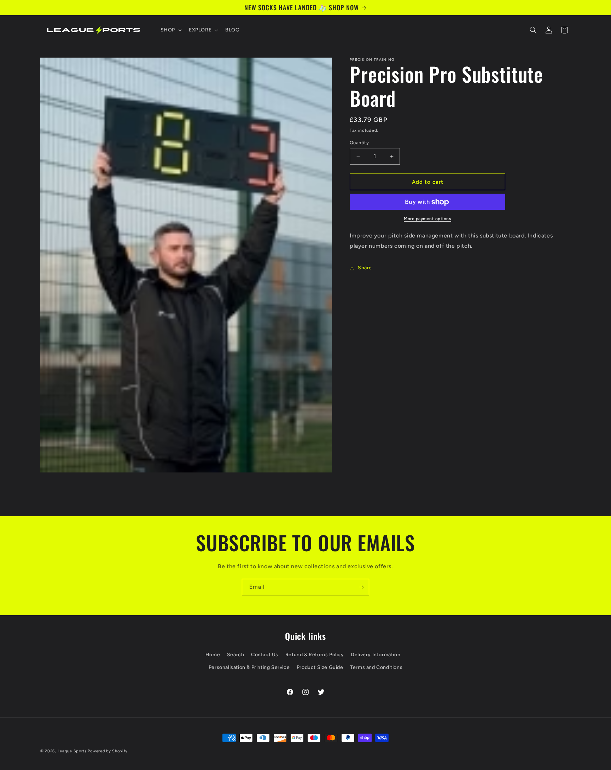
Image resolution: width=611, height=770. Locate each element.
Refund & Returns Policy (314, 655)
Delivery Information (375, 655)
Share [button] (365, 268)
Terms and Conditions (376, 667)
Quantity (359, 142)
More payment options (427, 219)
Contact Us (264, 655)
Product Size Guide (320, 667)
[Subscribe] (361, 587)
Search (235, 655)
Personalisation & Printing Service (249, 667)
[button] (170, 30)
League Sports (72, 751)
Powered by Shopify (108, 751)
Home (212, 655)
